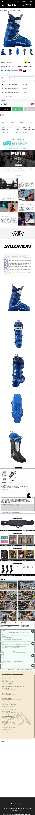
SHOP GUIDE (28, 808)
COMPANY (5, 808)
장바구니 (17, 109)
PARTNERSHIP (15, 810)
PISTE (5, 10)
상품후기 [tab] (13, 122)
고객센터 (31, 1)
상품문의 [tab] (22, 122)
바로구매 (5, 109)
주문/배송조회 (24, 1)
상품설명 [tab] (4, 122)
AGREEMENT (21, 808)
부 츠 (10, 10)
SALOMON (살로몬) (16, 10)
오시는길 (21, 810)
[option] (17, 29)
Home (1, 10)
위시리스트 (29, 109)
